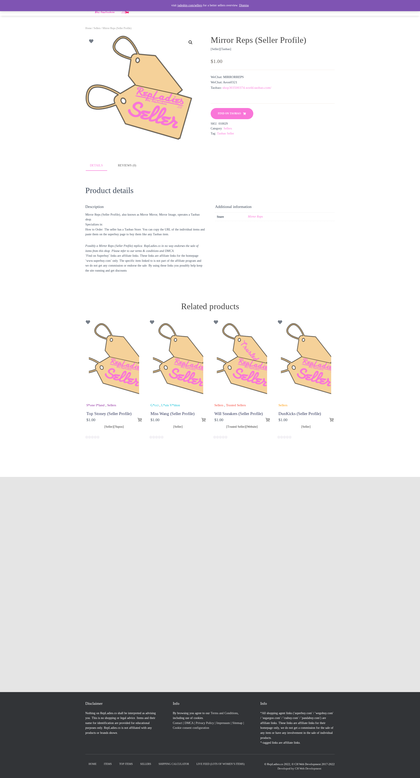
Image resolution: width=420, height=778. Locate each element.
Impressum (223, 723)
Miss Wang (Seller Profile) (172, 413)
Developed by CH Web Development (299, 768)
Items (108, 764)
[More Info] (203, 420)
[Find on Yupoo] (139, 420)
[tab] (99, 166)
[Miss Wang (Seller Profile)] (178, 361)
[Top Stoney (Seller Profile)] (114, 361)
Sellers (97, 28)
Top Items (126, 764)
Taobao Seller (225, 133)
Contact (177, 723)
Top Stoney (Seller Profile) (108, 413)
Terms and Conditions (224, 713)
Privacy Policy (205, 723)
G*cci (154, 405)
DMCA (189, 723)
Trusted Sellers (236, 405)
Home (88, 28)
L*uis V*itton (170, 405)
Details (96, 165)
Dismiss (244, 5)
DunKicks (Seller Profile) (299, 413)
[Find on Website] (267, 420)
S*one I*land (95, 405)
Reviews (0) (127, 165)
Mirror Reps (255, 216)
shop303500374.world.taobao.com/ (246, 87)
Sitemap (237, 723)
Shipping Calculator (174, 764)
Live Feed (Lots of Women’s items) (220, 764)
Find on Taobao (229, 113)
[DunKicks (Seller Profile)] (306, 361)
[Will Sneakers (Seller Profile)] (242, 361)
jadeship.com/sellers (189, 5)
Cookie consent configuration (191, 727)
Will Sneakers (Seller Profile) (238, 413)
